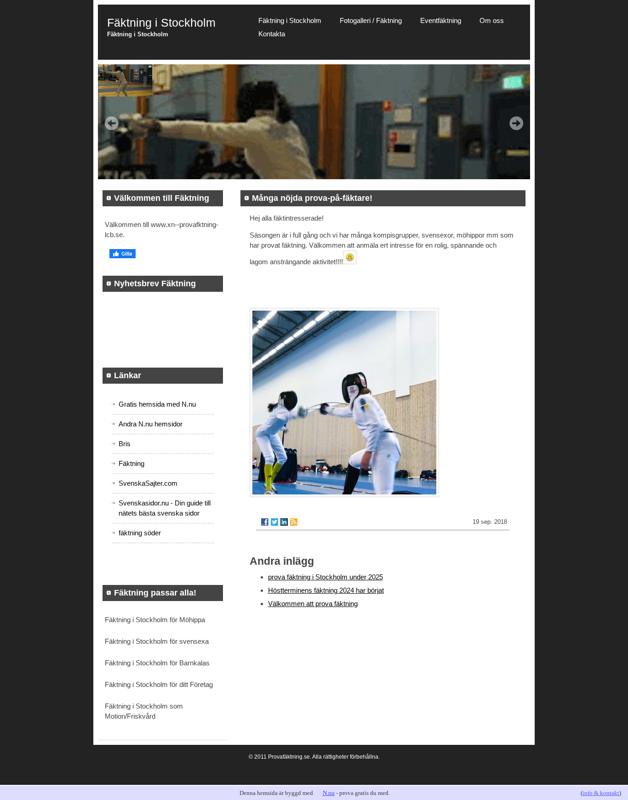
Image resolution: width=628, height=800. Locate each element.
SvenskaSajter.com (148, 483)
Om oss (492, 20)
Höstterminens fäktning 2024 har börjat (326, 590)
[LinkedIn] (284, 522)
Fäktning (131, 463)
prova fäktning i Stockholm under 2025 (325, 577)
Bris (125, 444)
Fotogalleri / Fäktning (371, 20)
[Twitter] (274, 522)
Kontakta (271, 34)
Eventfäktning (440, 20)
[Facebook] (264, 522)
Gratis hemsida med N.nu (157, 404)
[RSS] (293, 522)
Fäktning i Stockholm (289, 20)
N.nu (329, 792)
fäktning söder (140, 533)
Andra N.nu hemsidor (151, 424)
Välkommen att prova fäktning (313, 603)
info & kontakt (600, 792)
